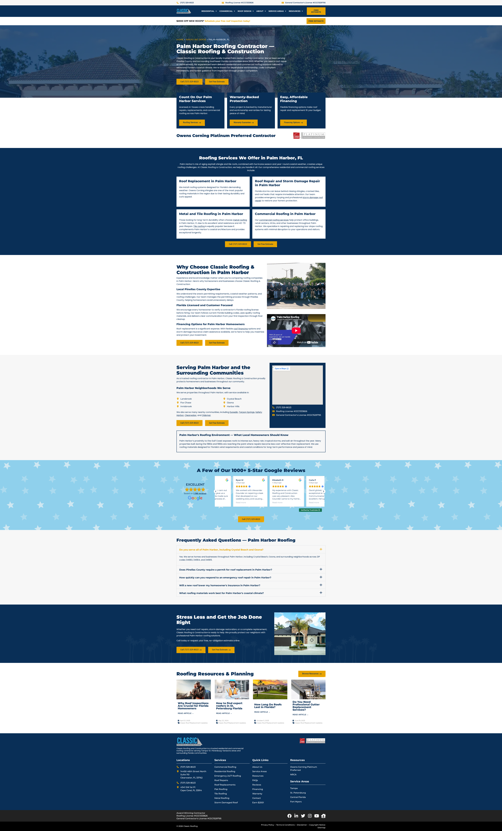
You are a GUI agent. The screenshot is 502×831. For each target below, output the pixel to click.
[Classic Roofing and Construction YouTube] (317, 816)
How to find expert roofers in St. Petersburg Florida (229, 706)
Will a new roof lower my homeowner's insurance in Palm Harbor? (219, 585)
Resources (294, 11)
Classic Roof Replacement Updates (194, 723)
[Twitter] (303, 816)
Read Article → (186, 713)
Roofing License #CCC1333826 (192, 816)
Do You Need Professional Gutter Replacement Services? (306, 705)
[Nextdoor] (323, 816)
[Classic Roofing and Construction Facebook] (289, 816)
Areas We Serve (196, 39)
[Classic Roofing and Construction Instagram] (310, 816)
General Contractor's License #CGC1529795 (198, 818)
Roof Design (244, 11)
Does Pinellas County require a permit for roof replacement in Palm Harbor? (225, 569)
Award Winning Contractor (190, 813)
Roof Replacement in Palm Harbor (207, 181)
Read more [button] (228, 502)
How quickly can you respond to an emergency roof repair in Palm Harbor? (225, 577)
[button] (323, 491)
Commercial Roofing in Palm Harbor (285, 214)
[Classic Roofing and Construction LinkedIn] (296, 816)
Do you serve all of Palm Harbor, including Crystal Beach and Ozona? (221, 549)
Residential (207, 11)
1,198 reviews (199, 493)
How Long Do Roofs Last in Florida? (268, 706)
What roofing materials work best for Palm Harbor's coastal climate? (221, 593)
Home (180, 39)
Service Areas (276, 11)
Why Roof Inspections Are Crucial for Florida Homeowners (193, 706)
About (259, 11)
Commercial (226, 11)
